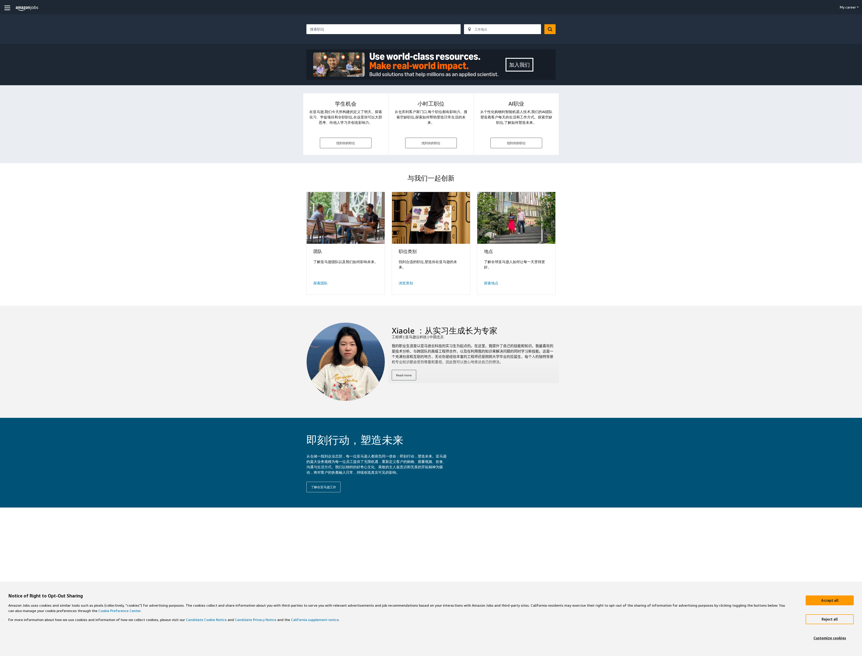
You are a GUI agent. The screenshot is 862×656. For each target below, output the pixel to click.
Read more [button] (404, 375)
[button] (7, 8)
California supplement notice (315, 619)
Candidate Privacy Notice (255, 619)
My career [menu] (848, 7)
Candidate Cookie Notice (206, 619)
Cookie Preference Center (119, 610)
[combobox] (383, 29)
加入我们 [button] (519, 65)
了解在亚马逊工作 (323, 487)
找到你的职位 (345, 143)
